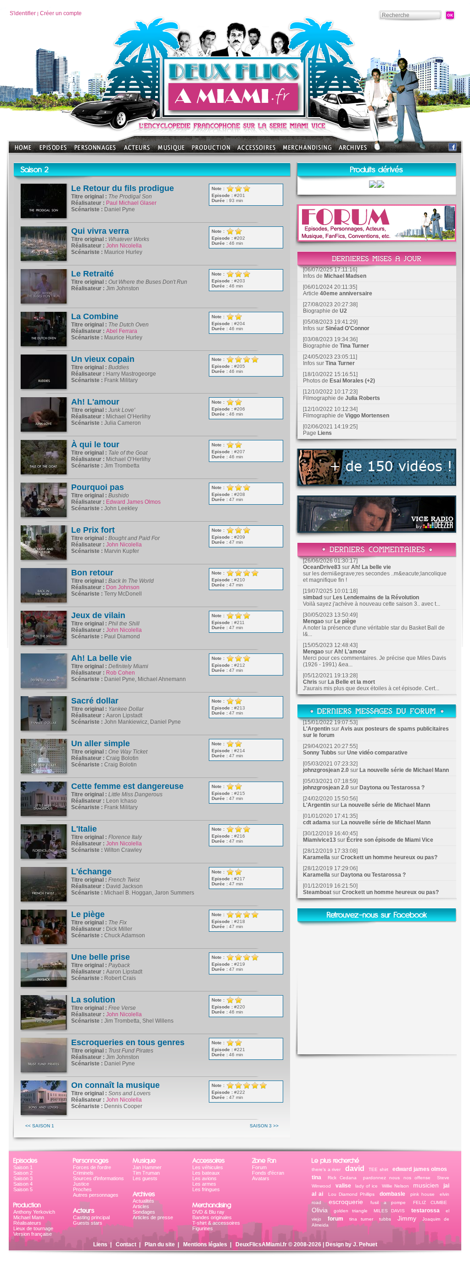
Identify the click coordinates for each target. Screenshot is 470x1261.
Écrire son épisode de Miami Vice (390, 840)
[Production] (211, 150)
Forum (259, 1167)
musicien (426, 1185)
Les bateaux (206, 1173)
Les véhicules (207, 1167)
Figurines (202, 1228)
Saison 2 (23, 1173)
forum (335, 1219)
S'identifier (23, 13)
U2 (343, 311)
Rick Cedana (342, 1177)
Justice (81, 1184)
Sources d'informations (98, 1178)
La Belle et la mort (351, 682)
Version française (32, 1234)
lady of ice (366, 1185)
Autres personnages (95, 1195)
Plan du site (160, 1244)
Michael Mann (28, 1217)
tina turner (361, 1219)
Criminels (83, 1173)
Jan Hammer (147, 1167)
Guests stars (87, 1223)
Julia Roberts (362, 398)
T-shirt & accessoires (216, 1223)
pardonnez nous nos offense (397, 1177)
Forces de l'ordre (92, 1167)
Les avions (204, 1178)
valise (343, 1185)
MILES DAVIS (389, 1210)
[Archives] (353, 150)
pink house (422, 1194)
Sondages (144, 1212)
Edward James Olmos (133, 502)
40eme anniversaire (346, 293)
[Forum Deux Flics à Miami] (376, 239)
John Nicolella (124, 245)
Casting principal (91, 1217)
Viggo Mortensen (367, 415)
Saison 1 (23, 1167)
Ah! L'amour (350, 651)
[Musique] (171, 150)
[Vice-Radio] (376, 530)
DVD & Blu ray (208, 1212)
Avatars (260, 1178)
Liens (325, 433)
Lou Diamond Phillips (351, 1194)
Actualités (143, 1201)
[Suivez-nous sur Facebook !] (452, 149)
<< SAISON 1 (39, 1125)
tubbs (385, 1219)
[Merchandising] (307, 150)
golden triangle (350, 1210)
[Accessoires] (256, 150)
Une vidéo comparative (377, 752)
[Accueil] (234, 115)
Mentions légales (205, 1244)
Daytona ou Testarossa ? (392, 787)
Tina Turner (354, 346)
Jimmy (406, 1218)
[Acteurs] (137, 150)
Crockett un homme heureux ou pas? (389, 857)
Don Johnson (123, 587)
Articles (141, 1206)
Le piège (345, 621)
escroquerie (346, 1201)
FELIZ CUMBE (430, 1202)
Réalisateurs (27, 1223)
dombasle (392, 1194)
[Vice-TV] (376, 483)
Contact (126, 1244)
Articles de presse (153, 1217)
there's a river (326, 1169)
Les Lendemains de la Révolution (376, 597)
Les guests (145, 1178)
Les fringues (206, 1189)
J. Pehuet (365, 1244)
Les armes (204, 1184)
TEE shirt (378, 1169)
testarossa (425, 1210)
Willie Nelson (395, 1185)
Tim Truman (146, 1173)
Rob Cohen (120, 673)
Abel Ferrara (121, 331)
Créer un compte (61, 13)
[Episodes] (53, 150)
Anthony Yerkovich (34, 1212)
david (354, 1168)
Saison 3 (23, 1178)
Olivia (320, 1210)
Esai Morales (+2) (352, 380)
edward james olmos (419, 1169)
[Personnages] (95, 150)
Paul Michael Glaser (131, 203)
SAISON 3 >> (264, 1125)
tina (316, 1177)
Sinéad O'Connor (347, 328)
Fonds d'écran (268, 1173)
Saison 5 (23, 1189)
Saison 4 (23, 1184)
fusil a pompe (387, 1202)
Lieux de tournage (33, 1228)
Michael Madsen (345, 276)
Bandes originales (212, 1217)
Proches (82, 1189)
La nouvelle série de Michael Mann (404, 770)
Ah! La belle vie (371, 567)
